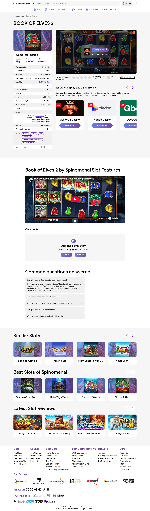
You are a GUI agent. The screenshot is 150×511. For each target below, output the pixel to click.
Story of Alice (122, 397)
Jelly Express (51, 458)
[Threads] (35, 490)
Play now (70, 125)
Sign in (128, 3)
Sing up (80, 255)
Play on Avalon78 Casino (100, 50)
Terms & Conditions (128, 458)
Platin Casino (77, 461)
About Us (124, 453)
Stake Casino (77, 456)
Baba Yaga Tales (59, 397)
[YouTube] (39, 490)
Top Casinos (35, 453)
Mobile (47, 125)
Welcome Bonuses (106, 458)
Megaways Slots (20, 461)
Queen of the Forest (27, 397)
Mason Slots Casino (80, 464)
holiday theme (28, 142)
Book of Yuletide (27, 360)
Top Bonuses (103, 453)
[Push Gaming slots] (39, 481)
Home (15, 16)
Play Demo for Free (100, 54)
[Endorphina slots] (21, 481)
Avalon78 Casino (70, 119)
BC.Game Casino (79, 453)
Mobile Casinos (36, 456)
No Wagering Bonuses (107, 456)
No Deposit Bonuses (107, 461)
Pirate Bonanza (52, 453)
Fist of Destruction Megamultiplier (98, 433)
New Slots (17, 456)
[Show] (81, 280)
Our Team (124, 456)
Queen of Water (91, 397)
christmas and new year (32, 139)
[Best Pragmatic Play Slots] (57, 481)
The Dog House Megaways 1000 (65, 433)
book (25, 133)
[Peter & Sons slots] (129, 481)
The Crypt (50, 461)
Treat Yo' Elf (59, 360)
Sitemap (123, 464)
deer (33, 133)
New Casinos (35, 458)
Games (21, 16)
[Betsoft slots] (75, 481)
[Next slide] (132, 87)
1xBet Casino (77, 458)
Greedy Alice (51, 456)
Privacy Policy (125, 461)
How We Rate (125, 467)
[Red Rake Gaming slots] (93, 481)
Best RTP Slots (19, 464)
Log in (66, 255)
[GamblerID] (21, 3)
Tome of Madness (54, 467)
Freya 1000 (122, 433)
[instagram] (27, 490)
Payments (34, 461)
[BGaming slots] (111, 481)
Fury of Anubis (27, 433)
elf (41, 133)
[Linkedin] (48, 490)
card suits (27, 136)
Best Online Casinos (94, 93)
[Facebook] (43, 490)
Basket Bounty (52, 464)
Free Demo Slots (20, 458)
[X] (31, 490)
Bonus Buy (40, 116)
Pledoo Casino (102, 119)
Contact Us (125, 469)
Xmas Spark (122, 360)
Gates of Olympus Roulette (57, 469)
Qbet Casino (134, 119)
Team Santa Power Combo (93, 360)
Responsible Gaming (79, 507)
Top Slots (17, 453)
